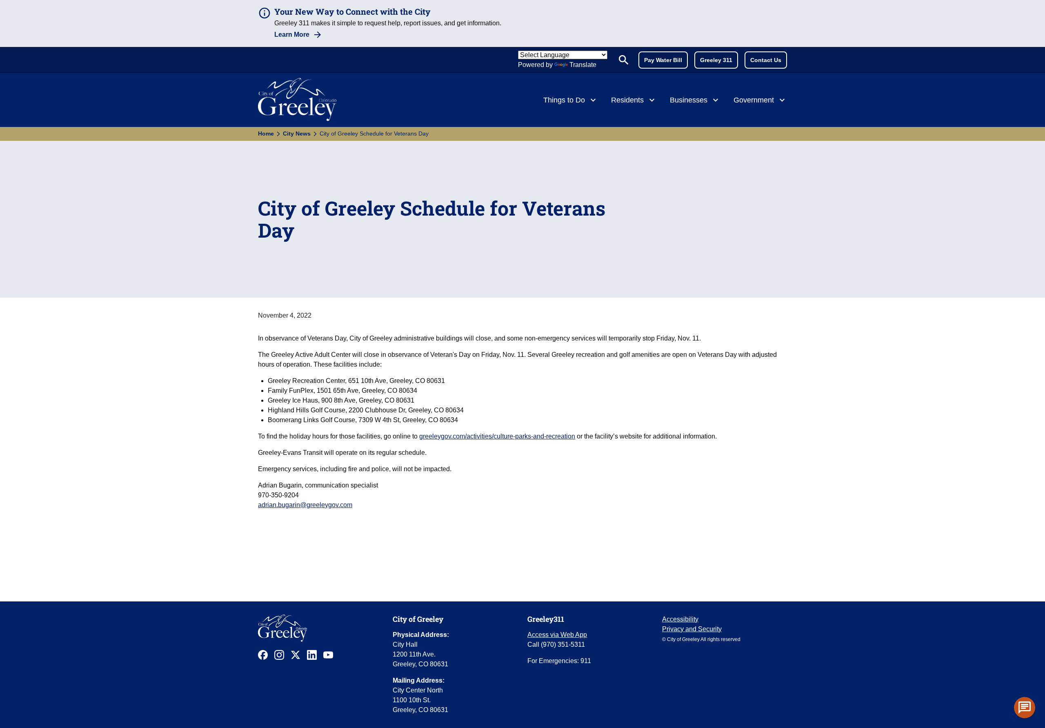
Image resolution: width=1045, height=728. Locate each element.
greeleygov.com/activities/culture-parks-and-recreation (497, 436)
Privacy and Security (692, 629)
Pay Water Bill (663, 60)
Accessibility (680, 619)
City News (297, 133)
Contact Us (765, 60)
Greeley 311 (716, 60)
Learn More (291, 34)
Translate (582, 64)
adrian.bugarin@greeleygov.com (305, 504)
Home (266, 133)
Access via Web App (557, 634)
